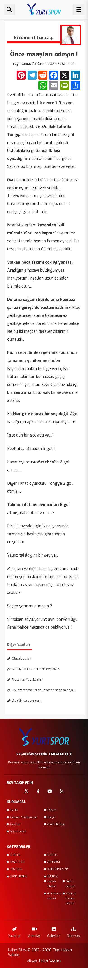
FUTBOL (52, 855)
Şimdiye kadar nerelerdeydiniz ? (35, 669)
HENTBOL (15, 869)
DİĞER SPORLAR (57, 869)
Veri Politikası (56, 824)
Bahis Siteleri (70, 883)
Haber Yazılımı (50, 960)
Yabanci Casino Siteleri (70, 898)
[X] (64, 76)
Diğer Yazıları (18, 644)
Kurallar (14, 824)
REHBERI (52, 876)
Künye (51, 817)
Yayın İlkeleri (17, 831)
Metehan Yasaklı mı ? (27, 680)
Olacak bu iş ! (21, 658)
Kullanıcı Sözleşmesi (23, 817)
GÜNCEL (14, 855)
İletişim (51, 810)
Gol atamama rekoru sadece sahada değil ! (43, 690)
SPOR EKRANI (18, 876)
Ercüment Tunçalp (34, 38)
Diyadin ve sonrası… (26, 700)
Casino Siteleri (51, 883)
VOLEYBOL (54, 862)
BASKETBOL (17, 862)
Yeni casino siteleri (54, 896)
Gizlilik (13, 810)
